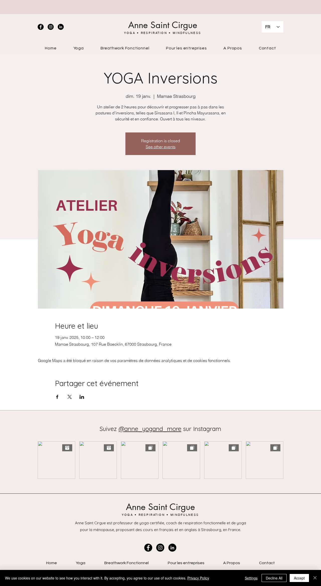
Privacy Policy (198, 577)
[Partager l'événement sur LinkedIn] (81, 397)
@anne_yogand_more (150, 428)
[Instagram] (51, 27)
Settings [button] (251, 577)
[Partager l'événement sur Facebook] (57, 397)
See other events (161, 146)
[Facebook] (41, 27)
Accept (299, 577)
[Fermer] (315, 578)
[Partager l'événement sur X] (69, 397)
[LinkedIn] (61, 27)
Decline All (274, 577)
